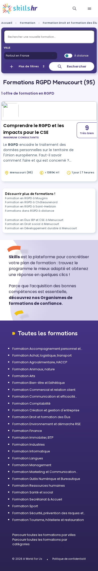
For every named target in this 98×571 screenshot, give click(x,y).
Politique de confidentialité (69, 559)
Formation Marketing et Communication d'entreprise (44, 472)
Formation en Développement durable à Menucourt (41, 228)
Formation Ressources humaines (38, 485)
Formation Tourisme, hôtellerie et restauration (48, 520)
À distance (81, 56)
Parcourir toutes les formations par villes (44, 535)
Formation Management (31, 465)
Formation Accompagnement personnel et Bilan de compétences (46, 349)
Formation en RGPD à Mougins (26, 198)
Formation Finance (27, 431)
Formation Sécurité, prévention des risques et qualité (47, 513)
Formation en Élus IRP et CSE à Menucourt (34, 220)
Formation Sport (25, 506)
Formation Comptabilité (31, 403)
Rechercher (76, 66)
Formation (27, 23)
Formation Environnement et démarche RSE (46, 424)
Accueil (6, 23)
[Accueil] (20, 9)
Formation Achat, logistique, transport (42, 355)
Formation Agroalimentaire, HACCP (39, 362)
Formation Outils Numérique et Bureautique (46, 479)
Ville (7, 48)
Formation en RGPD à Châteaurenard (31, 202)
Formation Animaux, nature (33, 369)
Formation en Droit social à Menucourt (32, 224)
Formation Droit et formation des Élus (41, 417)
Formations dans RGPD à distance (29, 211)
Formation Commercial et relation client (43, 390)
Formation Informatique (31, 451)
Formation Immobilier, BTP (32, 437)
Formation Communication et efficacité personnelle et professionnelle (43, 396)
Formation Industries (28, 444)
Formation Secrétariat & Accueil (37, 499)
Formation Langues (27, 458)
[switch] (68, 56)
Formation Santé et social (32, 492)
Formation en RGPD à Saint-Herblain (30, 206)
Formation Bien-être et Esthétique (38, 383)
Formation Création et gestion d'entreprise (45, 410)
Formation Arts (23, 376)
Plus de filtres (31, 66)
